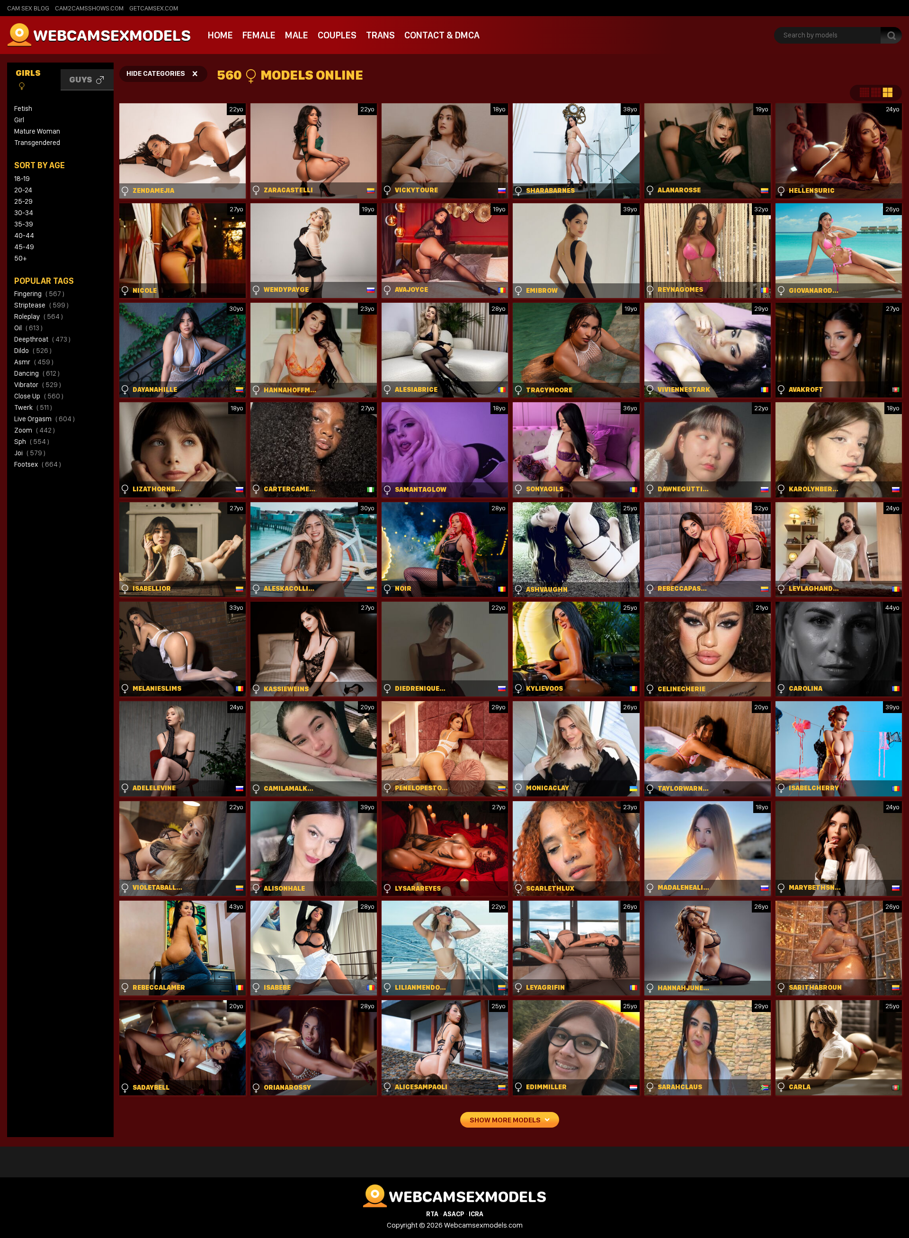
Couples (337, 35)
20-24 (23, 190)
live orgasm (44, 419)
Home (220, 35)
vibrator (37, 384)
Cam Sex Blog (28, 8)
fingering (39, 293)
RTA (432, 1214)
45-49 (24, 247)
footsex (37, 464)
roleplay (38, 316)
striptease (41, 305)
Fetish (23, 108)
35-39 (23, 224)
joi (29, 453)
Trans (380, 35)
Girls (28, 73)
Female (259, 35)
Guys (81, 79)
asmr (33, 362)
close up (38, 396)
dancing (37, 373)
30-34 (23, 212)
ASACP (453, 1214)
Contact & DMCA (442, 35)
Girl (19, 120)
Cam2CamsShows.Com (89, 8)
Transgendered (37, 142)
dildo (33, 350)
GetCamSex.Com (153, 8)
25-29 (23, 201)
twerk (33, 407)
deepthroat (42, 339)
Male (296, 35)
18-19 (22, 178)
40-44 (24, 235)
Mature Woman (37, 131)
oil (28, 328)
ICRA (476, 1214)
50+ (20, 258)
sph (31, 441)
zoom (34, 430)
